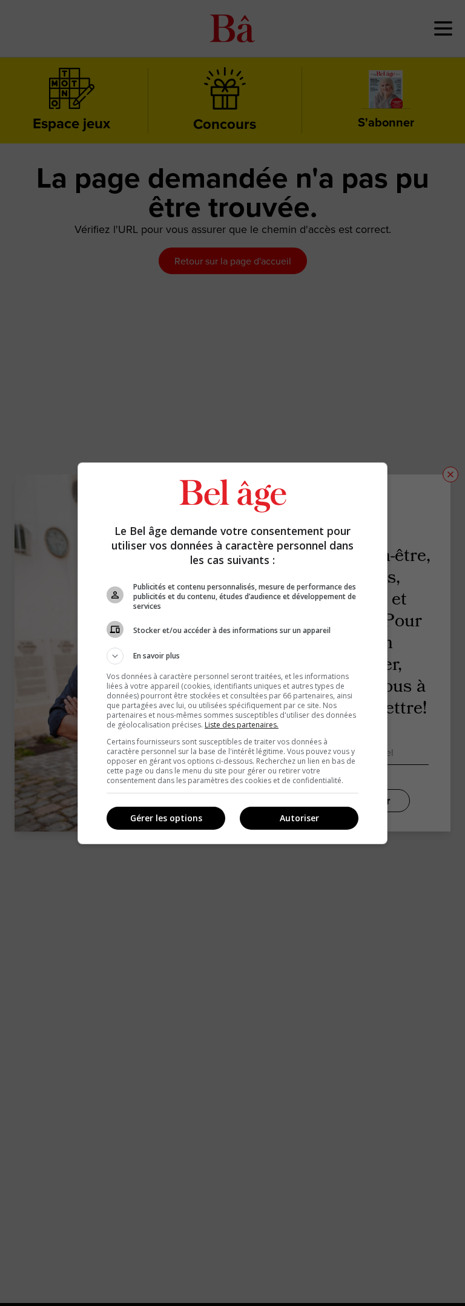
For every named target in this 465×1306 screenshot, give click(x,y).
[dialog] (233, 653)
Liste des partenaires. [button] (242, 725)
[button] (232, 656)
